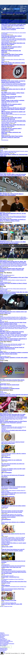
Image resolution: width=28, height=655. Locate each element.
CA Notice (2, 651)
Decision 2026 (3, 346)
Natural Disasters (5, 23)
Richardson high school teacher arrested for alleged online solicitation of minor (13, 81)
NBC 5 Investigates (6, 472)
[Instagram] (9, 619)
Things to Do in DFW (7, 546)
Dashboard (22, 8)
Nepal (2, 53)
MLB (1, 267)
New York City (3, 192)
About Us (2, 632)
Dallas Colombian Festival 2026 (8, 600)
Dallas (1, 351)
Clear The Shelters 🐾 (21, 14)
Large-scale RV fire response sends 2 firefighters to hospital (11, 47)
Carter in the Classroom (7, 496)
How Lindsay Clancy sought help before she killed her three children (13, 43)
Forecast (3, 110)
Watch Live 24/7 (3, 639)
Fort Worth (3, 34)
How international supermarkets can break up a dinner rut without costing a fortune (13, 220)
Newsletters (2, 636)
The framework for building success (9, 388)
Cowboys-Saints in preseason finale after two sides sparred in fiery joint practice (14, 292)
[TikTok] (9, 625)
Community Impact (6, 569)
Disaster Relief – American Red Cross (10, 577)
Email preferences (23, 10)
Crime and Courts (5, 41)
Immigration (3, 212)
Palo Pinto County (5, 19)
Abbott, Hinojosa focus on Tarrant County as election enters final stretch (12, 348)
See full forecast (4, 140)
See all (2, 58)
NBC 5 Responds (5, 457)
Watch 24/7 (17, 8)
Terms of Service (3, 648)
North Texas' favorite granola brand (9, 384)
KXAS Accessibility (4, 642)
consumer (3, 87)
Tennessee (2, 393)
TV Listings (2, 638)
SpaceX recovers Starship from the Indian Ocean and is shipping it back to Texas (13, 323)
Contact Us (2, 633)
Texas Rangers (3, 240)
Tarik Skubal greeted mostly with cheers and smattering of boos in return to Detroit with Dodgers (12, 270)
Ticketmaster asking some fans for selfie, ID (13, 89)
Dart (2, 61)
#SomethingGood (6, 519)
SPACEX (2, 321)
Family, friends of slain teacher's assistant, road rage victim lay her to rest (13, 101)
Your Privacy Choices (6, 646)
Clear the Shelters (4, 276)
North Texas (4, 45)
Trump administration (4, 153)
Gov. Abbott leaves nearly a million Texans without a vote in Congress (12, 29)
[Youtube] (9, 631)
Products (2, 637)
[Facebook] (9, 612)
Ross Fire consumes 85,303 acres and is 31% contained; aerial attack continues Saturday (13, 21)
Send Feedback (3, 650)
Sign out (22, 11)
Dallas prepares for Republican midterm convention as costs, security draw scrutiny (14, 353)
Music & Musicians (4, 413)
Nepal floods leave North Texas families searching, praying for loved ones (12, 55)
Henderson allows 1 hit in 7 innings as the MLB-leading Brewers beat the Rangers (13, 242)
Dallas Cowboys (3, 260)
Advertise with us (4, 649)
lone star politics (3, 337)
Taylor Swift (3, 173)
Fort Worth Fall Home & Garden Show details (12, 380)
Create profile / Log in (23, 7)
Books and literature (4, 387)
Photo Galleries (5, 585)
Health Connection (6, 425)
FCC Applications (4, 644)
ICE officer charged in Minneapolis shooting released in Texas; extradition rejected (12, 332)
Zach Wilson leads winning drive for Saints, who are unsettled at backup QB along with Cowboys (13, 262)
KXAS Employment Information (7, 643)
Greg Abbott (4, 27)
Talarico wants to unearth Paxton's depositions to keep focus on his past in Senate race (13, 339)
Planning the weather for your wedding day (11, 460)
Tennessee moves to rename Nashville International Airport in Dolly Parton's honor (14, 395)
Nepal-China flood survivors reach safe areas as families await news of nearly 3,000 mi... (13, 25)
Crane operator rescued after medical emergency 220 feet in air (11, 36)
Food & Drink (3, 218)
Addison (3, 49)
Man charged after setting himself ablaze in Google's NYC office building (11, 194)
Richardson (3, 79)
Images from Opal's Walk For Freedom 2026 (11, 604)
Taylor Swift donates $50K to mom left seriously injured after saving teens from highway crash (13, 175)
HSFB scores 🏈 (10, 14)
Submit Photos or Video (5, 640)
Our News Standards (4, 634)
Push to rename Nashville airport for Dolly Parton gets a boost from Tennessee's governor (13, 422)
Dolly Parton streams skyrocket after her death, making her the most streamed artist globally (13, 415)
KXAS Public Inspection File (6, 641)
